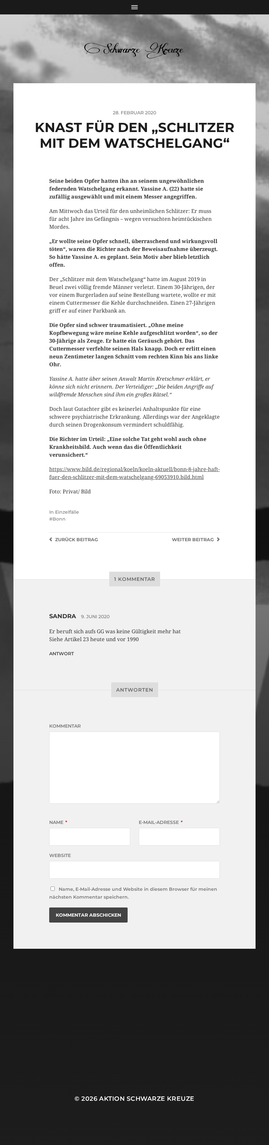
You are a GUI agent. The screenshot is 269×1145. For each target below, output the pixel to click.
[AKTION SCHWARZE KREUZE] (134, 48)
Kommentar (65, 726)
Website (60, 855)
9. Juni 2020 (95, 617)
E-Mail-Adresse (161, 822)
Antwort (61, 654)
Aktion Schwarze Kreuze (146, 1098)
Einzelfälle (67, 512)
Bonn (59, 519)
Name (58, 822)
